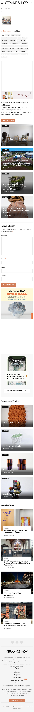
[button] (10, 349)
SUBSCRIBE (10, 364)
